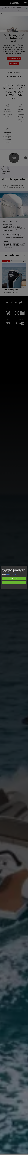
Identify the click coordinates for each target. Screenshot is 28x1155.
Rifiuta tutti (14, 578)
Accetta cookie (14, 582)
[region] (14, 577)
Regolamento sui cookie (11, 574)
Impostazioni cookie (14, 585)
